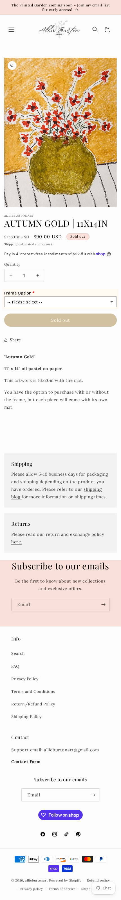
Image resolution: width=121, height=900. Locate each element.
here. (16, 541)
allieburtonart (36, 880)
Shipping (11, 244)
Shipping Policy (26, 716)
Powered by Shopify (65, 880)
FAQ (15, 666)
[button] (11, 29)
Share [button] (15, 339)
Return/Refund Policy (33, 704)
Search (18, 653)
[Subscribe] (103, 604)
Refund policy (98, 880)
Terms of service (62, 889)
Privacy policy (31, 889)
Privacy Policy (24, 678)
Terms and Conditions (33, 691)
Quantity (12, 264)
